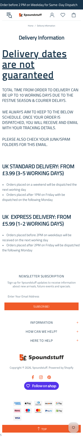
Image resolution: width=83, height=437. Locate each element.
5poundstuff (30, 15)
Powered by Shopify (61, 368)
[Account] (52, 15)
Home (30, 25)
